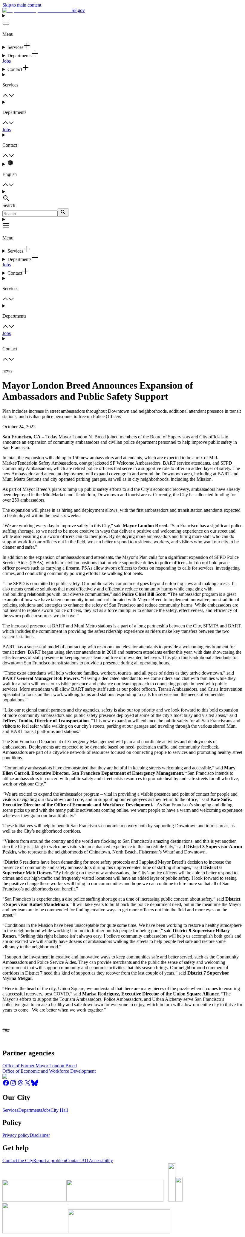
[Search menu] (122, 196)
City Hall (59, 1110)
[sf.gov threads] (20, 1084)
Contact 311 (77, 1160)
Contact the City (17, 1160)
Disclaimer (40, 1135)
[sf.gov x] (27, 1084)
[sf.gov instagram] (13, 1084)
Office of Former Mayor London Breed (39, 1065)
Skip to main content (21, 4)
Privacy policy (16, 1135)
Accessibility (101, 1160)
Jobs (6, 61)
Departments (30, 1110)
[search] (63, 212)
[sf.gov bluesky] (34, 1084)
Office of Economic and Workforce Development (49, 1071)
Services (10, 1110)
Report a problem (49, 1160)
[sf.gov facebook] (6, 1084)
